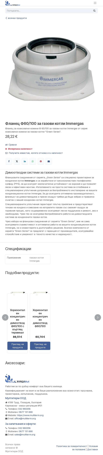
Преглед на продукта (17, 346)
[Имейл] (48, 161)
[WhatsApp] (33, 161)
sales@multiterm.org (24, 434)
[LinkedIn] (25, 161)
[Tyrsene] (94, 10)
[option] (51, 316)
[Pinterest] (41, 161)
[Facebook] (9, 161)
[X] (17, 161)
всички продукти (17, 18)
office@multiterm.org (25, 418)
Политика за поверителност (71, 446)
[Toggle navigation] (95, 3)
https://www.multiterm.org (30, 415)
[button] (6, 317)
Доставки (92, 449)
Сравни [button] (13, 144)
